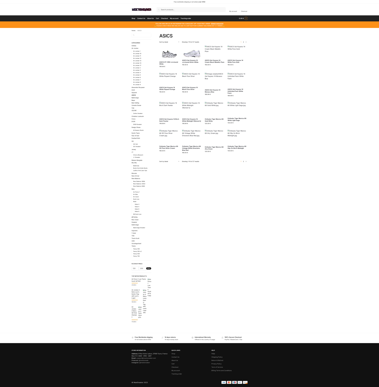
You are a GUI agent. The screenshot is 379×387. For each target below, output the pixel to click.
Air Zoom (136, 197)
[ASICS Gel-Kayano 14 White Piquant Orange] (169, 79)
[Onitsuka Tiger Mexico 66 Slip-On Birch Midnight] (237, 137)
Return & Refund (217, 360)
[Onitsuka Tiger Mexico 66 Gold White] (215, 109)
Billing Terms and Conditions (221, 370)
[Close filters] (151, 34)
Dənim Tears (136, 133)
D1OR (133, 121)
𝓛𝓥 (132, 152)
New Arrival (135, 176)
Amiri (133, 90)
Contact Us (175, 357)
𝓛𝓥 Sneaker (136, 157)
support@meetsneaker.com (146, 358)
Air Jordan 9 (137, 84)
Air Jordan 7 (137, 80)
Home (133, 30)
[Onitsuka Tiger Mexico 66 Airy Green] (215, 137)
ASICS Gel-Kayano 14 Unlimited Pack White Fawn (235, 91)
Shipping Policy (216, 357)
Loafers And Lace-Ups (140, 170)
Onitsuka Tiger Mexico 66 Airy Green (214, 148)
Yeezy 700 (136, 256)
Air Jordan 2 (137, 68)
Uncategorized (136, 243)
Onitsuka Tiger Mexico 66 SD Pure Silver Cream (168, 147)
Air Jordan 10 (137, 53)
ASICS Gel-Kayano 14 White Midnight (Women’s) (191, 120)
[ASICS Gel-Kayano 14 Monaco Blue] (215, 80)
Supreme (134, 230)
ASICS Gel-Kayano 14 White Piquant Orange (167, 88)
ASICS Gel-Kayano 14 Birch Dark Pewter (169, 120)
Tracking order (177, 374)
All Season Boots (138, 130)
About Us (175, 360)
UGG (133, 241)
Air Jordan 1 (136, 51)
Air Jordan (135, 48)
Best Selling (135, 103)
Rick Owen (135, 220)
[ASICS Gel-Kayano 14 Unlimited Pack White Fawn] (237, 80)
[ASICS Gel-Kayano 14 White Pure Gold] (237, 51)
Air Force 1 (136, 192)
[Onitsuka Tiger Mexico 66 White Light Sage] (237, 109)
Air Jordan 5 (137, 75)
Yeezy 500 (136, 253)
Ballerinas (136, 165)
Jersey (134, 149)
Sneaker (134, 222)
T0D (133, 236)
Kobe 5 (137, 206)
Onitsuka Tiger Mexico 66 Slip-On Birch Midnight (237, 147)
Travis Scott (135, 238)
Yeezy (134, 246)
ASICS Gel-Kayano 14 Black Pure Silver (190, 88)
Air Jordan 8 (137, 82)
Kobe (134, 201)
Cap (133, 108)
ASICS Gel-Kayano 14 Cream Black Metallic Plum (214, 61)
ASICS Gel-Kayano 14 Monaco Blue (212, 91)
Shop (173, 354)
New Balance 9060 (139, 186)
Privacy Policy (216, 364)
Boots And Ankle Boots (140, 168)
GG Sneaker (137, 146)
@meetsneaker (144, 363)
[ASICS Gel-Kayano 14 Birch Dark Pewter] (169, 109)
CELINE (134, 110)
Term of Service (217, 367)
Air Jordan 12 (137, 58)
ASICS (134, 95)
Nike (133, 189)
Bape (133, 100)
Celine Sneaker (138, 113)
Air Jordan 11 (137, 56)
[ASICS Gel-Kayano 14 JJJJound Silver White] (192, 51)
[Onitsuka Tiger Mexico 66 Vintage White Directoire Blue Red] (192, 137)
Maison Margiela (137, 160)
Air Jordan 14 (137, 63)
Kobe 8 (137, 211)
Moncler (134, 173)
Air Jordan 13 (137, 60)
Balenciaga (135, 98)
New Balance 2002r (139, 184)
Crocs (133, 119)
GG (133, 141)
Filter (148, 268)
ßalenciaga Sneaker (139, 227)
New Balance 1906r (139, 181)
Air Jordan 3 (137, 70)
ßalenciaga (135, 225)
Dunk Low (136, 199)
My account (233, 11)
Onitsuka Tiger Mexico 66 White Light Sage (237, 119)
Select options (169, 70)
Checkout (244, 11)
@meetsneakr (144, 360)
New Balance (136, 178)
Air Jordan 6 (137, 77)
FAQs (213, 354)
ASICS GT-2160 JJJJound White (168, 63)
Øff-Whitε (135, 217)
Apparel (134, 92)
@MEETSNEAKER (217, 23)
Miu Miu (134, 163)
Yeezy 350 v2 (137, 251)
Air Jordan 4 (137, 72)
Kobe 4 (137, 204)
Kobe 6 (137, 209)
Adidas (134, 45)
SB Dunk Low (137, 214)
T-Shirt (134, 233)
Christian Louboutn (138, 116)
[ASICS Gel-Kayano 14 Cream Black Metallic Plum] (215, 51)
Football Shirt (136, 138)
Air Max (135, 194)
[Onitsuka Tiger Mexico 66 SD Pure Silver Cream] (169, 137)
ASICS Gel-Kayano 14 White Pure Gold (235, 61)
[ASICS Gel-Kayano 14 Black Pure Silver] (192, 79)
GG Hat (135, 144)
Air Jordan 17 (137, 65)
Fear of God (135, 135)
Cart (173, 364)
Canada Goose (136, 105)
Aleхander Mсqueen (138, 87)
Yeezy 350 (136, 249)
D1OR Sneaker (137, 124)
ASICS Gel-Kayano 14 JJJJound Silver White (190, 61)
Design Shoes (136, 127)
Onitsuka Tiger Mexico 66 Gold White (214, 120)
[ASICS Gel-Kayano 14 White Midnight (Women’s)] (192, 109)
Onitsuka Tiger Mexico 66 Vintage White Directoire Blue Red (191, 148)
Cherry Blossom (138, 155)
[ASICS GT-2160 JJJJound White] (169, 52)
